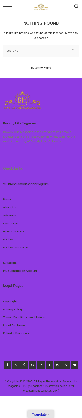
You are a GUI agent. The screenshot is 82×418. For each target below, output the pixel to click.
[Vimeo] (66, 365)
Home (7, 199)
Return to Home (41, 67)
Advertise (9, 215)
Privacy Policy (12, 309)
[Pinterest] (24, 365)
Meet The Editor (14, 231)
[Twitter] (16, 365)
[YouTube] (58, 365)
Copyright (10, 301)
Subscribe (10, 262)
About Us (9, 207)
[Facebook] (7, 365)
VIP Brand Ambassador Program (26, 184)
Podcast (9, 239)
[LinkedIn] (41, 365)
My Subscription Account (20, 270)
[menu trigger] (8, 6)
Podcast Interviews (16, 247)
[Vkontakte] (74, 365)
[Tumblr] (49, 365)
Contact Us (10, 223)
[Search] (76, 6)
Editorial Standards (16, 333)
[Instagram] (32, 365)
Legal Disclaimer (14, 325)
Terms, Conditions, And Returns (24, 317)
